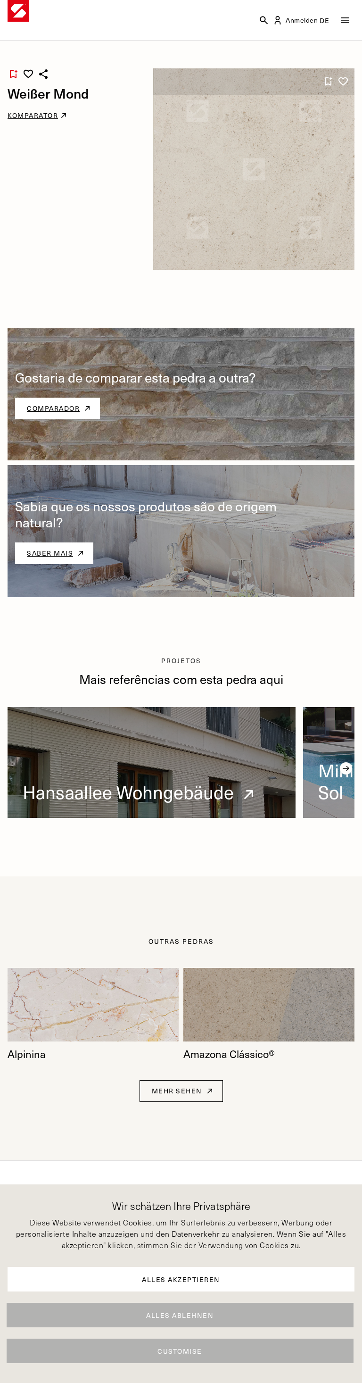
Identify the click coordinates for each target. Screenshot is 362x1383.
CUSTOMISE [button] (179, 1351)
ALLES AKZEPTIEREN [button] (181, 1279)
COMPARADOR (53, 408)
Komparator (33, 115)
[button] (346, 768)
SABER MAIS (50, 553)
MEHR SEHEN (177, 1091)
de (325, 20)
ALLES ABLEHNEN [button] (180, 1315)
